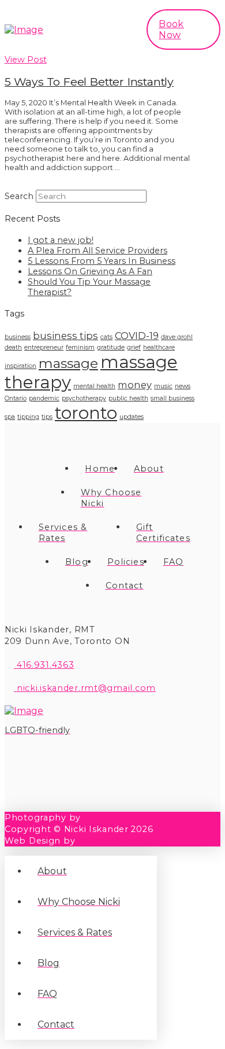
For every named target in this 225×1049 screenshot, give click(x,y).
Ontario (16, 398)
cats (106, 337)
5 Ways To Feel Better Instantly (89, 82)
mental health (94, 386)
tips (47, 417)
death (13, 347)
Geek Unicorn (109, 840)
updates (131, 417)
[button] (114, 29)
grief (134, 347)
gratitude (111, 347)
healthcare (159, 347)
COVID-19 (137, 335)
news (182, 386)
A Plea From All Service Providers (97, 250)
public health (128, 398)
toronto (86, 413)
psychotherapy (84, 398)
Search (19, 196)
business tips (65, 335)
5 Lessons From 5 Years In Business (101, 261)
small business (172, 398)
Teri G (97, 817)
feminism (80, 347)
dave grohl (177, 337)
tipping (28, 417)
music (163, 386)
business (18, 337)
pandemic (44, 398)
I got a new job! (60, 240)
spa (10, 417)
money (135, 385)
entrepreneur (43, 347)
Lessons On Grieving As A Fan (90, 271)
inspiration (20, 366)
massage (68, 363)
